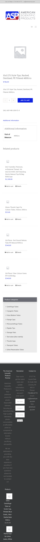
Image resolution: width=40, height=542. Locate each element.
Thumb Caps (11, 341)
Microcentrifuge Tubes (14, 324)
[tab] (20, 120)
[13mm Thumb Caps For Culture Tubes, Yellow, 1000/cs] (7, 201)
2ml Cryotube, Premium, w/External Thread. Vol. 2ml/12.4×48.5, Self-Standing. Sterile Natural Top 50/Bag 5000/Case (15, 172)
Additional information (11, 120)
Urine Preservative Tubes (15, 350)
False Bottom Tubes (14, 315)
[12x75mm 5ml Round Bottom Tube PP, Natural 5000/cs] (7, 234)
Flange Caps (11, 319)
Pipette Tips (11, 328)
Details (19, 186)
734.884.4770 (33, 393)
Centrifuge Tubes (12, 307)
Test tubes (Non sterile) (15, 337)
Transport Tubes (12, 345)
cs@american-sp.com (29, 1)
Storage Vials (11, 332)
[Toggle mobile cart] (32, 27)
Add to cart (25, 100)
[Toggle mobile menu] (36, 27)
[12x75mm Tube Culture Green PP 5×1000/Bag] (7, 268)
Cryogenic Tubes (12, 311)
